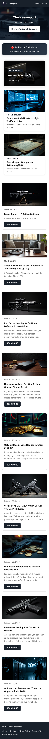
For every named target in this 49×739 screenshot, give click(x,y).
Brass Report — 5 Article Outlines (21, 214)
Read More (12, 225)
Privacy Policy (24, 731)
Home (38, 3)
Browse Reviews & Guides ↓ (24, 29)
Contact (13, 731)
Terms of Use (38, 731)
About (44, 3)
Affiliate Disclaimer (10, 734)
